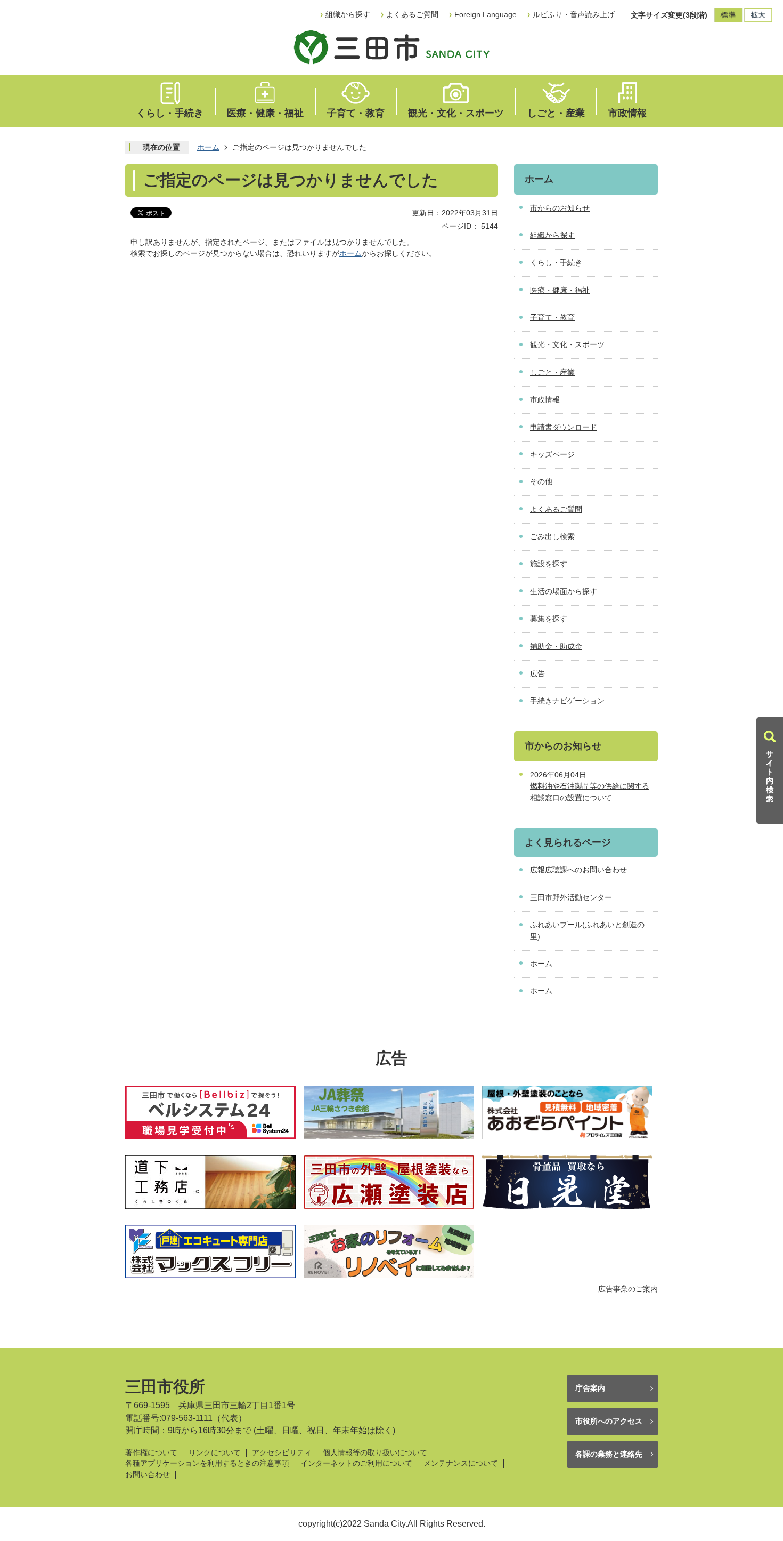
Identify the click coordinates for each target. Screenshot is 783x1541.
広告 (537, 673)
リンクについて (215, 1453)
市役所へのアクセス (608, 1421)
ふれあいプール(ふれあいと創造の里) (587, 930)
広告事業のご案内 (628, 1289)
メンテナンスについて (460, 1463)
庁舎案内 (590, 1388)
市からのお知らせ (560, 208)
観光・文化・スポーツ (456, 113)
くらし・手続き (169, 113)
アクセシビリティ (282, 1453)
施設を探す (548, 563)
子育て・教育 (356, 113)
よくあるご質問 (412, 14)
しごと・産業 (556, 113)
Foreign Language (485, 14)
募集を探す (548, 618)
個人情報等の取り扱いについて (375, 1453)
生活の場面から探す (563, 591)
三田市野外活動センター (571, 897)
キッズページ (552, 454)
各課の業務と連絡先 (608, 1454)
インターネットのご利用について (356, 1463)
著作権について (151, 1453)
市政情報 (627, 113)
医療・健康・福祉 (265, 113)
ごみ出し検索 (552, 536)
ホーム (208, 147)
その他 (541, 481)
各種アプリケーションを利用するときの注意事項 (207, 1463)
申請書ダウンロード (563, 427)
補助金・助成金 (556, 646)
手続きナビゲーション (567, 700)
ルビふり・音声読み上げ (574, 14)
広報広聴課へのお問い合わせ (578, 869)
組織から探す (347, 14)
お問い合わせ (147, 1475)
